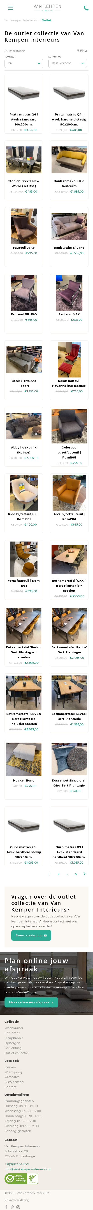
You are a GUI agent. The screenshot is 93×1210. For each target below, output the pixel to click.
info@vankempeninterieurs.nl (28, 1169)
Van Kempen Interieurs (21, 20)
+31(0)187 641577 (17, 1164)
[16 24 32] (24, 63)
